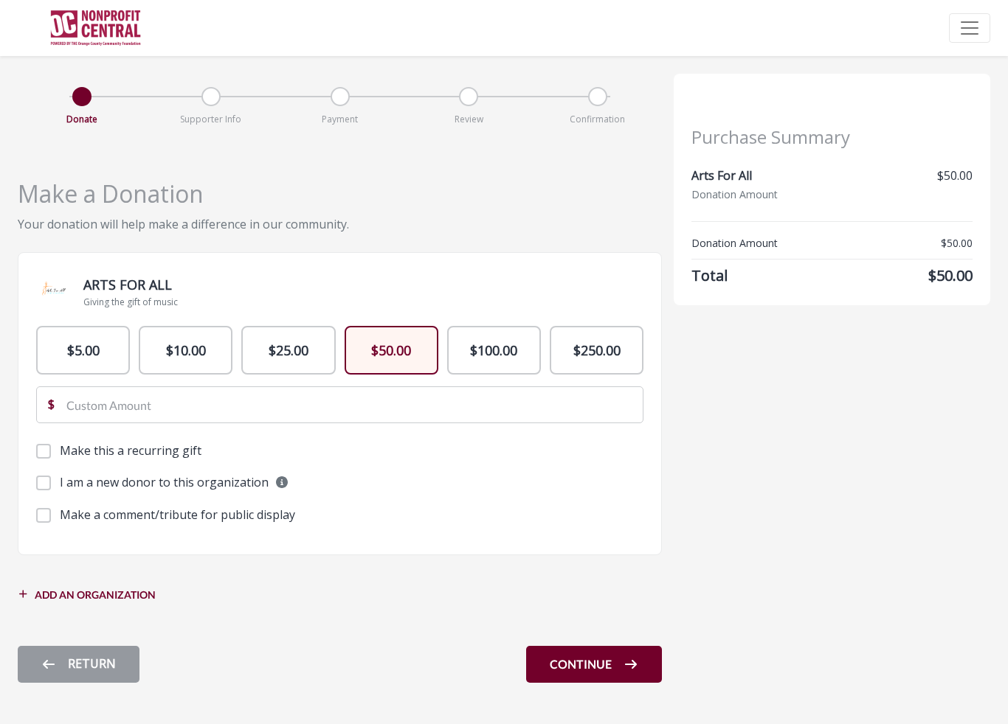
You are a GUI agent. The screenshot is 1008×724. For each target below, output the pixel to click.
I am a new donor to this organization (166, 482)
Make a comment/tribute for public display (177, 515)
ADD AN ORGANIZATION (95, 594)
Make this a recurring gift (130, 450)
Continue (581, 664)
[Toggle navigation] (969, 28)
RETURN (92, 663)
